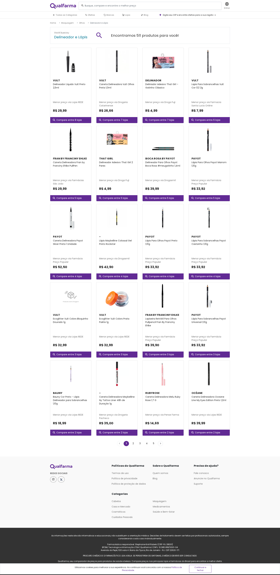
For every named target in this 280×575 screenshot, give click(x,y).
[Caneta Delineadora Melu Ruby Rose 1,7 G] (163, 374)
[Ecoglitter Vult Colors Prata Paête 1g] (117, 296)
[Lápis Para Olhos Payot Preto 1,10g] (163, 217)
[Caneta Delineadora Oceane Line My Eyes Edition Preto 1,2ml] (209, 374)
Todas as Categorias (66, 15)
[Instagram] (53, 479)
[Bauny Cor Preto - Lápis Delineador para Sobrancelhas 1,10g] (70, 374)
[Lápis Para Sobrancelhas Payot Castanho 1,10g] (209, 217)
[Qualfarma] (63, 6)
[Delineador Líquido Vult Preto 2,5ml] (70, 61)
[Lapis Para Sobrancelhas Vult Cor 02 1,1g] (209, 61)
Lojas (127, 15)
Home (53, 23)
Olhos (82, 23)
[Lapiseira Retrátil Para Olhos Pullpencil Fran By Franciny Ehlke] (163, 296)
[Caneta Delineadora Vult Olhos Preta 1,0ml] (117, 61)
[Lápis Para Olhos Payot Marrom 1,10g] (209, 139)
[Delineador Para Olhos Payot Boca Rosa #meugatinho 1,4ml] (163, 139)
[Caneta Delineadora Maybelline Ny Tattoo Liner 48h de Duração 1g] (117, 374)
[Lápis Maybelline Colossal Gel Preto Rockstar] (117, 217)
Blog (145, 15)
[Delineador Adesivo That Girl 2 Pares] (117, 139)
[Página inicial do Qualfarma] (78, 466)
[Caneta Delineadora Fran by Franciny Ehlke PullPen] (70, 139)
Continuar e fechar (200, 569)
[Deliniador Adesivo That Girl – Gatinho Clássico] (163, 61)
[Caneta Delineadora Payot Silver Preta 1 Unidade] (70, 217)
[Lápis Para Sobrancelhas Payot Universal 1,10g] (209, 296)
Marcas (110, 15)
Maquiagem (67, 23)
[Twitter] (61, 479)
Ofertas (91, 15)
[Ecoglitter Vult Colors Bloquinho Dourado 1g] (70, 296)
